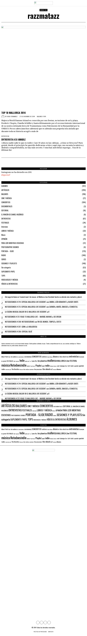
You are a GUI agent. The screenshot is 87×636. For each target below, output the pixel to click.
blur (9, 357)
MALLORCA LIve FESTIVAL (67, 360)
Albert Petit (4, 357)
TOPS (44, 116)
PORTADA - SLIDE (35, 414)
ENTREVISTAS (5, 136)
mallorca (52, 360)
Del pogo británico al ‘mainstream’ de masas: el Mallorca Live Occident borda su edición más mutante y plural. (43, 297)
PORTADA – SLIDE (7, 251)
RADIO (3, 255)
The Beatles (15, 369)
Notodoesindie (18, 365)
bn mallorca (14, 357)
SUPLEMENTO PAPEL (8, 271)
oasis (28, 366)
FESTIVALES (5, 222)
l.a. (30, 361)
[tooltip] (38, 622)
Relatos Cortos (53, 366)
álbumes (58, 369)
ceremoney (27, 356)
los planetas (42, 360)
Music (3, 235)
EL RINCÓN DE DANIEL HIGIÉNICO (12, 214)
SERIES (3, 259)
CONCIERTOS (5, 202)
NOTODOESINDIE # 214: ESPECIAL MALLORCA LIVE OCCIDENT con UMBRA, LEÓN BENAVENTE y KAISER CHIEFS (41, 302)
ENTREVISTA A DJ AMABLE (13, 139)
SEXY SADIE (71, 366)
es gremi (3, 361)
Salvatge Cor (63, 366)
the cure (21, 369)
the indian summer (29, 369)
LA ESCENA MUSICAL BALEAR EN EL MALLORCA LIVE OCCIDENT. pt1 (27, 312)
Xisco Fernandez (12, 116)
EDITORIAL (4, 210)
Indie (22, 360)
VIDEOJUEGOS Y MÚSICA (9, 279)
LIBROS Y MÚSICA (7, 230)
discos (55, 356)
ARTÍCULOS (5, 190)
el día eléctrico (63, 356)
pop (43, 366)
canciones (21, 357)
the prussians (38, 369)
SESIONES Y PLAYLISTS (9, 263)
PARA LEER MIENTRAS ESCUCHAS (12, 243)
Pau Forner (32, 366)
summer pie (8, 369)
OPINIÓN (4, 239)
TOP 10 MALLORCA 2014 (13, 112)
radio (47, 365)
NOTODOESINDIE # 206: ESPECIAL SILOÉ (18, 331)
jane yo (27, 361)
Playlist (38, 365)
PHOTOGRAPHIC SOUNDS (10, 247)
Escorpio (81, 357)
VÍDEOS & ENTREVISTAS (9, 283)
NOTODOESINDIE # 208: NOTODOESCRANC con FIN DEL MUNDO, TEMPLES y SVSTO (33, 322)
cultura (44, 356)
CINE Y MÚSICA (6, 198)
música (5, 365)
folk (14, 361)
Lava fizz (34, 361)
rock (58, 366)
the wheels (46, 369)
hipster (17, 361)
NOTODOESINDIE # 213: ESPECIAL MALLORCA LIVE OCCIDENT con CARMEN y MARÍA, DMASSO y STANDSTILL (41, 307)
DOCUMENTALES (6, 206)
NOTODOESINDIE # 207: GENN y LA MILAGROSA (21, 327)
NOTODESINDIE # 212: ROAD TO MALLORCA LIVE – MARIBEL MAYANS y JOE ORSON (33, 317)
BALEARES (39, 116)
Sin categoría (6, 267)
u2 (52, 369)
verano (54, 369)
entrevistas (74, 356)
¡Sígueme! (5, 175)
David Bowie (50, 357)
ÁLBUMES (4, 186)
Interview (4, 226)
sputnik (76, 366)
